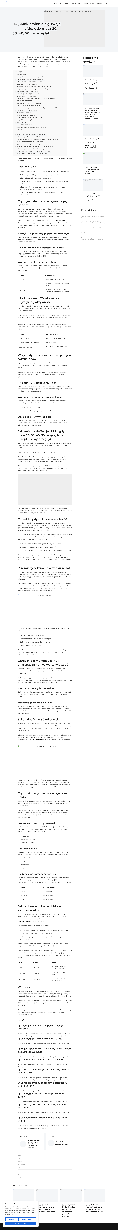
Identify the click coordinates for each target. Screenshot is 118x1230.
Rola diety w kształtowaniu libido (27, 91)
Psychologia (21, 1164)
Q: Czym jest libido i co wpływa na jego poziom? (32, 134)
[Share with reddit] (9, 74)
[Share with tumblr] (9, 70)
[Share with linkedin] (9, 78)
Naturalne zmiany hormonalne (27, 110)
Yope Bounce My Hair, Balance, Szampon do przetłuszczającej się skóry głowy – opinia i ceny (93, 223)
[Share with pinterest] (9, 66)
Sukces (20, 1171)
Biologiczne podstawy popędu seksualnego (31, 79)
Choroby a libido (22, 122)
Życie (19, 1177)
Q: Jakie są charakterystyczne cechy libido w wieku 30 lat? (35, 144)
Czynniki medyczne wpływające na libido (30, 117)
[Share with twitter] (9, 62)
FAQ (18, 132)
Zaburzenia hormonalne (56, 220)
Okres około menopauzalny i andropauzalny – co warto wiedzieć (37, 108)
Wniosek (19, 129)
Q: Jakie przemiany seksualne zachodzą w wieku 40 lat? (35, 146)
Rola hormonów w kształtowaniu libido (29, 81)
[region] (21, 1214)
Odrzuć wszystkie (27, 1219)
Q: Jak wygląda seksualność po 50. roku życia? (31, 149)
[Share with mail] (9, 86)
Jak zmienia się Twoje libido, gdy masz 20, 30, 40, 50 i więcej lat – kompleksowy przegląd (37, 99)
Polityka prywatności (43, 1226)
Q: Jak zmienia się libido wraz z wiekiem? (30, 141)
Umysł (17, 24)
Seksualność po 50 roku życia (26, 115)
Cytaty (20, 1158)
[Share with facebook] (9, 58)
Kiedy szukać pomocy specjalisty (27, 125)
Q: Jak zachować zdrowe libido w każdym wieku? (32, 153)
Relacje (20, 1168)
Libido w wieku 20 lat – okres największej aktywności (34, 86)
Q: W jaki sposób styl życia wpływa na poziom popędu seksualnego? (38, 139)
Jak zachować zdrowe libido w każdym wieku (31, 127)
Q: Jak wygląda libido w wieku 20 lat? (29, 137)
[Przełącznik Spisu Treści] (64, 72)
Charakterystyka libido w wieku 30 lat (29, 103)
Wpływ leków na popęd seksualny (28, 120)
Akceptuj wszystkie (20, 1223)
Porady (20, 1161)
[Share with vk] (9, 82)
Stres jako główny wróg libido (26, 96)
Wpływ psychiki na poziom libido (27, 84)
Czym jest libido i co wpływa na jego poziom (31, 77)
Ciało (19, 1155)
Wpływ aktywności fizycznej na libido (28, 94)
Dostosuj (11, 1219)
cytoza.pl (21, 377)
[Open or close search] (111, 3)
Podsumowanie (22, 74)
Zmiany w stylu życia (36, 740)
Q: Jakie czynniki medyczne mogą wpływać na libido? (34, 151)
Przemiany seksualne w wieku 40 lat (28, 105)
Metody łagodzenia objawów (26, 112)
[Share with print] (9, 90)
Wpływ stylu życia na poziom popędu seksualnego (33, 89)
